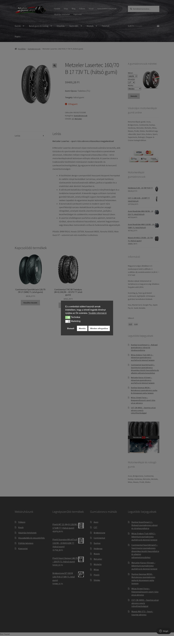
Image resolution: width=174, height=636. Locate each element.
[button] (67, 317)
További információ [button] (97, 313)
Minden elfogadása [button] (99, 328)
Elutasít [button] (70, 328)
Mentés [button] (82, 328)
